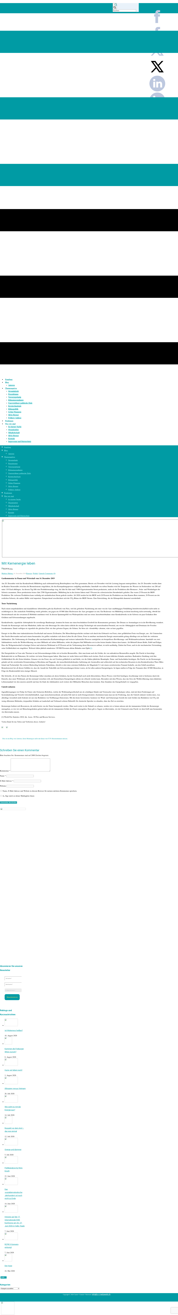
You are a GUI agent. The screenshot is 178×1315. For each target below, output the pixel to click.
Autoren (11, 385)
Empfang (8, 379)
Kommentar (5, 769)
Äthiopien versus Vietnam (15, 1087)
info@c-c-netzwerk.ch (101, 1293)
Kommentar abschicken (8, 801)
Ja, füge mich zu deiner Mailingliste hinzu (18, 794)
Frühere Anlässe (14, 417)
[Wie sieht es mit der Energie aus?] (11, 1100)
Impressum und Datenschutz (19, 441)
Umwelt (41, 573)
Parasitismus (13, 394)
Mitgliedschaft (14, 432)
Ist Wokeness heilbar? (14, 1029)
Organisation (13, 429)
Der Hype (8, 1264)
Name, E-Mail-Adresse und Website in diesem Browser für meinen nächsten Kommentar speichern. (40, 789)
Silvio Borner (13, 415)
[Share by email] (16, 726)
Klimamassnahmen (15, 400)
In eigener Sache (14, 426)
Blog (7, 382)
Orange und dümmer (13, 1148)
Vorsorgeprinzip (14, 397)
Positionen (9, 420)
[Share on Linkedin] (12, 726)
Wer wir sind (10, 423)
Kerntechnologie (14, 406)
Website (3, 784)
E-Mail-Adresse (6, 779)
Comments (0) (50, 573)
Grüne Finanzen (14, 412)
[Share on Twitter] (7, 726)
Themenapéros (11, 388)
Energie (29, 573)
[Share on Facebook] (3, 726)
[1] (91, 648)
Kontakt (11, 438)
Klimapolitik (13, 409)
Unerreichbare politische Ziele (20, 403)
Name (3, 774)
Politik (35, 573)
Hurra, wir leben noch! (13, 1069)
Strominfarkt (13, 391)
